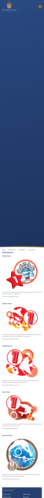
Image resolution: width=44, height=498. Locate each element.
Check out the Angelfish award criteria (10, 385)
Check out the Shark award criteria (10, 428)
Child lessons (31, 249)
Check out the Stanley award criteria (10, 296)
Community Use (11, 249)
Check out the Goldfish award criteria (10, 339)
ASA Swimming (21, 249)
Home (3, 249)
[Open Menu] (40, 6)
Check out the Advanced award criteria (11, 479)
